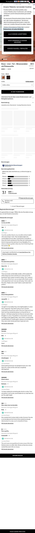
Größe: (3, 81)
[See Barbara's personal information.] (7, 383)
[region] (17, 29)
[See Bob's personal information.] (5, 335)
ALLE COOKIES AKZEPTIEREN (17, 34)
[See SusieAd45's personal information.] (9, 435)
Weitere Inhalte (17, 455)
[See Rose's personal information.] (5, 409)
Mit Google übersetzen (7, 248)
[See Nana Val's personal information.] (8, 266)
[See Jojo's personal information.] (5, 227)
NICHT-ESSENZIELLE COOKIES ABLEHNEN (17, 41)
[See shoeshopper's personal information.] (10, 358)
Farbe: (3, 74)
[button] (2, 59)
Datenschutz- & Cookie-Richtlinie (13, 29)
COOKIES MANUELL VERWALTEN (17, 48)
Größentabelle (30, 81)
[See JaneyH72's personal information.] (8, 299)
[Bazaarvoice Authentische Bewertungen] (12, 165)
